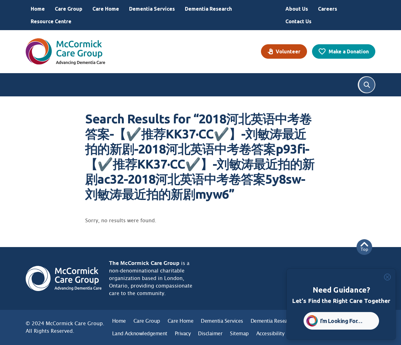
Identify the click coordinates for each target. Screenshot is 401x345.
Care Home (105, 9)
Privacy (183, 334)
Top (364, 249)
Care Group (68, 9)
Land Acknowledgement (139, 334)
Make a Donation (349, 51)
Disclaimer (210, 334)
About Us (296, 9)
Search (367, 85)
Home (38, 9)
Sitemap (239, 334)
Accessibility (270, 334)
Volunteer (288, 51)
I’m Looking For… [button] (341, 321)
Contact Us (298, 21)
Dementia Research (208, 9)
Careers (327, 9)
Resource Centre (51, 21)
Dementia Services (152, 9)
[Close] (387, 277)
